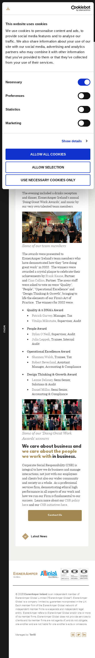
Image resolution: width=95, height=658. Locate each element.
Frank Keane (54, 276)
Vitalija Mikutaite (44, 320)
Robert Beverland (44, 362)
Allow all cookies (48, 154)
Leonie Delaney (42, 379)
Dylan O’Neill (41, 334)
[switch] (84, 95)
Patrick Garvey (42, 315)
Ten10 (32, 634)
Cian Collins (36, 280)
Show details (72, 141)
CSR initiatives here (53, 504)
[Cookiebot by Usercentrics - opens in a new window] (71, 8)
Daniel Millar (41, 389)
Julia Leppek (41, 339)
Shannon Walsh (42, 357)
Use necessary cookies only (48, 180)
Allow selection (48, 167)
